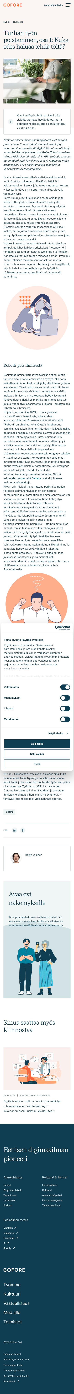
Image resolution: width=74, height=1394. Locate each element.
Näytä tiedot (56, 733)
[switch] (65, 698)
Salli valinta (37, 753)
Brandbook (9, 1381)
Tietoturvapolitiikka (13, 1370)
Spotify (7, 1248)
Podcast (7, 1205)
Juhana (36, 478)
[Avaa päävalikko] (57, 5)
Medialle (11, 1312)
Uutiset (7, 1185)
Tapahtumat (10, 1195)
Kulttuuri (47, 1190)
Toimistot (12, 1321)
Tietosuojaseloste (13, 1365)
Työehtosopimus (51, 1205)
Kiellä (37, 763)
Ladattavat (9, 1200)
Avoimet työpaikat (52, 1195)
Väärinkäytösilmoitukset (16, 1359)
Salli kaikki (37, 743)
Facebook (9, 1238)
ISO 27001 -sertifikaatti (15, 1376)
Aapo (21, 478)
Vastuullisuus (16, 1303)
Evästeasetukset (12, 1354)
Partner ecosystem (52, 1200)
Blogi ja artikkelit (12, 1190)
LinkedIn (8, 1228)
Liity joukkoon (49, 1185)
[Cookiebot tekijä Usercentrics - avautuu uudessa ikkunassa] (55, 628)
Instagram (9, 1233)
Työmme (11, 1284)
